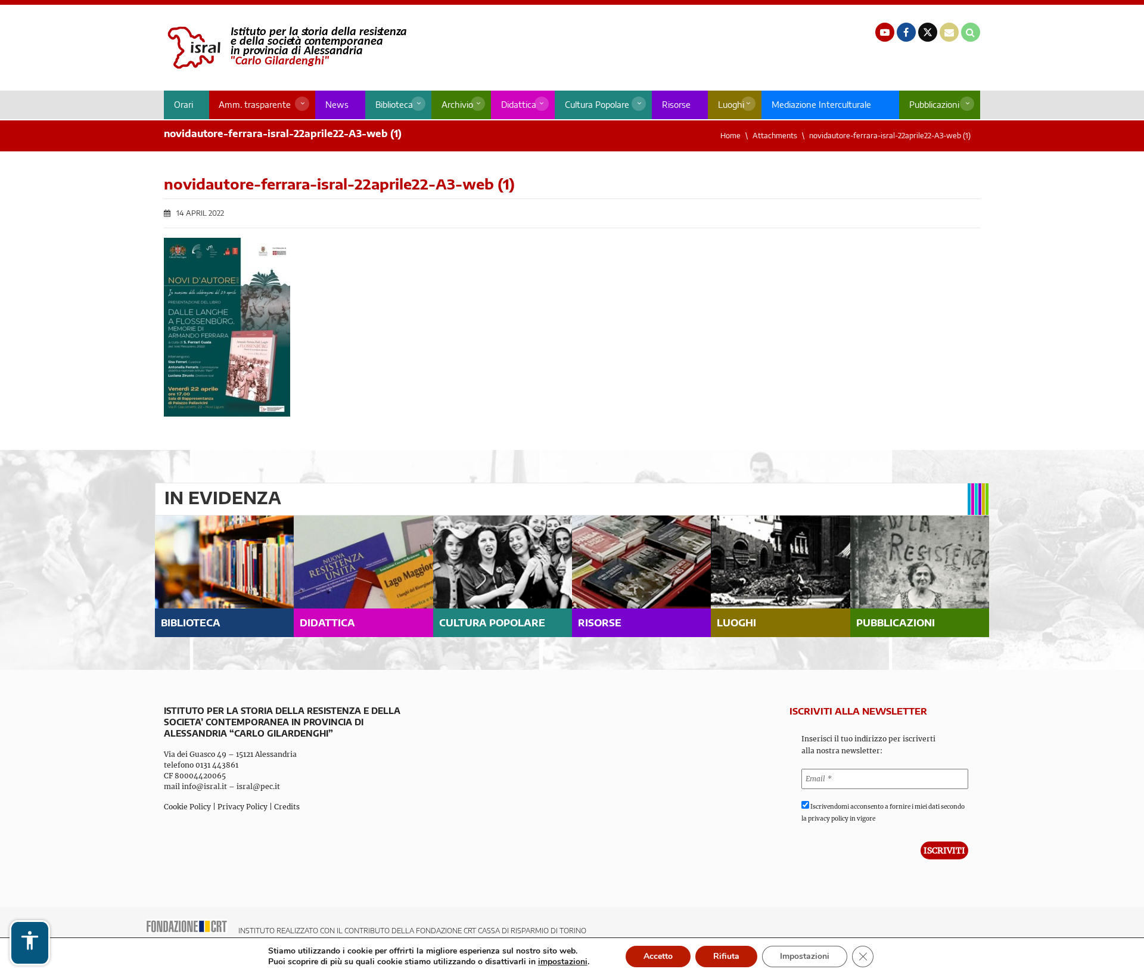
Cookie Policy (187, 806)
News (337, 105)
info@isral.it (204, 786)
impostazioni (562, 962)
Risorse (676, 105)
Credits (287, 806)
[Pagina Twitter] (927, 32)
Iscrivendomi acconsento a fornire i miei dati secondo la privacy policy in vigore (883, 812)
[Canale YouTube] (884, 32)
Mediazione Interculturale (821, 105)
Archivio (457, 105)
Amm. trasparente (255, 105)
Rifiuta (726, 956)
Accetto (658, 956)
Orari (183, 105)
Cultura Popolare (597, 105)
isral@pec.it (258, 786)
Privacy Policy (242, 806)
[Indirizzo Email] (949, 32)
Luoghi (731, 105)
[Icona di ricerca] (970, 32)
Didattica (518, 105)
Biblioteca (394, 105)
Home (730, 135)
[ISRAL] (285, 48)
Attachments (775, 135)
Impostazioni (804, 956)
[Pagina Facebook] (906, 32)
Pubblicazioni (934, 105)
